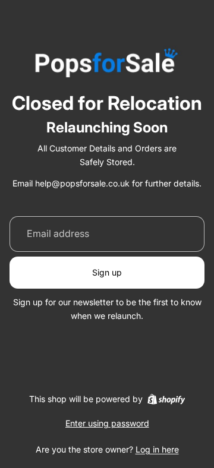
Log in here (157, 449)
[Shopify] (166, 399)
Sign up (107, 272)
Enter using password (107, 423)
